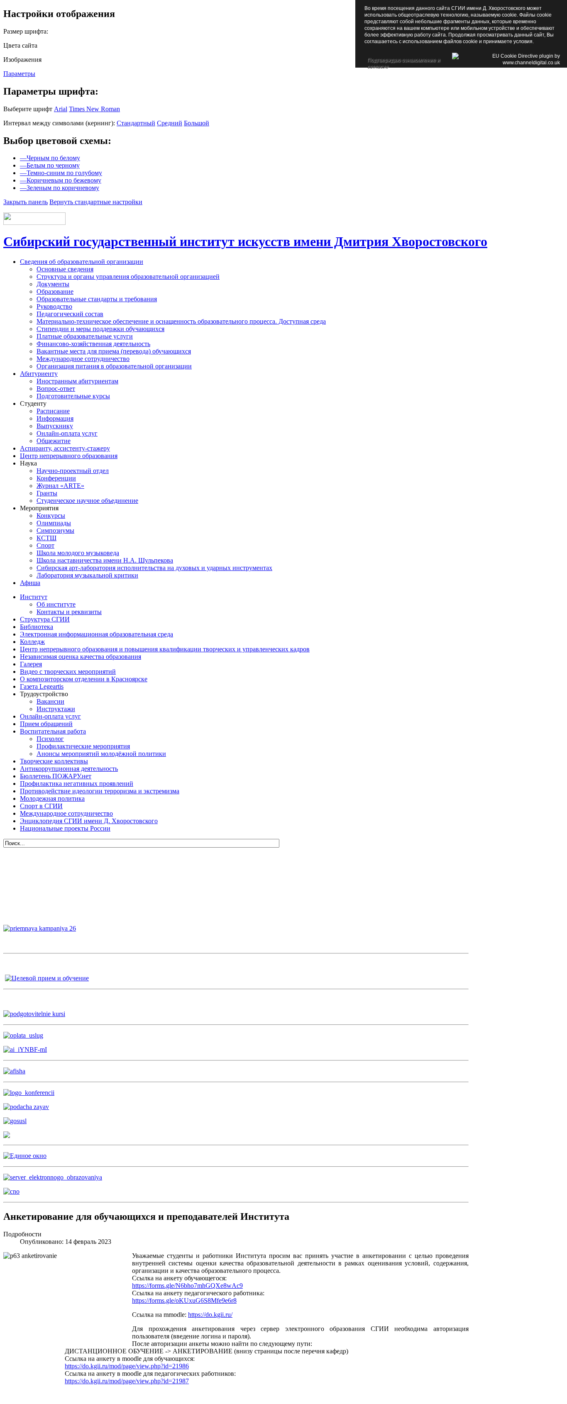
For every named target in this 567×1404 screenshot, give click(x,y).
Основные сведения (65, 269)
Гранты (47, 493)
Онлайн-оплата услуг (67, 433)
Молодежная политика (52, 798)
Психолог (50, 738)
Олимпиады (54, 522)
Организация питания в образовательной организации (114, 366)
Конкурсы (51, 515)
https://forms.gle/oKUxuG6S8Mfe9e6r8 (184, 1300)
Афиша (30, 582)
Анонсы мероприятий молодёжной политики (101, 753)
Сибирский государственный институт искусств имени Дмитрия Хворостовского (245, 241)
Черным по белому (50, 157)
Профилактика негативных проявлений (76, 783)
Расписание (53, 410)
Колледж (32, 641)
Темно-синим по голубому (61, 172)
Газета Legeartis (42, 686)
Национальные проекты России (65, 828)
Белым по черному (50, 165)
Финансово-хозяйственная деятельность (93, 343)
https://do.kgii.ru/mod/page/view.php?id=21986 (127, 1366)
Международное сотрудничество (83, 358)
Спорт (45, 545)
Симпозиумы (55, 530)
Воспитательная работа (53, 731)
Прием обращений (46, 723)
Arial (60, 108)
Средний (169, 123)
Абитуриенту (39, 373)
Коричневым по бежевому (60, 180)
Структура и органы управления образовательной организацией (128, 276)
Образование (55, 291)
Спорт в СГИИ (41, 805)
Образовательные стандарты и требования (97, 298)
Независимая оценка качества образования (80, 656)
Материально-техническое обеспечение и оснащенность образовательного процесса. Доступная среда (181, 321)
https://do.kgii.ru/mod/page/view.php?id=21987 (127, 1380)
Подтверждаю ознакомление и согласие (403, 61)
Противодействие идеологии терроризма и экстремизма (99, 791)
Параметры (19, 73)
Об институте (56, 604)
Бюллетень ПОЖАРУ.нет (55, 776)
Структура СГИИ (45, 619)
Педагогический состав (70, 313)
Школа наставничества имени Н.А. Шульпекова (105, 560)
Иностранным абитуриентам (77, 381)
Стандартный (136, 123)
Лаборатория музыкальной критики (87, 575)
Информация (55, 418)
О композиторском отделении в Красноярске (83, 678)
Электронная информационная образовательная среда (96, 634)
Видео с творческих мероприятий (68, 671)
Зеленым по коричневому (59, 187)
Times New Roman (94, 108)
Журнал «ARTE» (60, 485)
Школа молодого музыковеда (78, 552)
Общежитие (54, 440)
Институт (33, 596)
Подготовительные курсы (73, 396)
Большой (196, 123)
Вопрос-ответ (56, 388)
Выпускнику (55, 425)
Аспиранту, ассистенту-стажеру (65, 448)
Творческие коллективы (54, 761)
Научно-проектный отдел (73, 470)
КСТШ (46, 537)
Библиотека (36, 626)
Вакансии (50, 701)
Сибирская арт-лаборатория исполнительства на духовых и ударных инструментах (154, 567)
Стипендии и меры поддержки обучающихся (100, 328)
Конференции (56, 478)
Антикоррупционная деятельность (69, 768)
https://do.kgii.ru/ (210, 1314)
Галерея (31, 664)
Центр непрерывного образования (68, 455)
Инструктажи (56, 708)
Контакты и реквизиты (69, 611)
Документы (53, 284)
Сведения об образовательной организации (81, 261)
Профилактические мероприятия (83, 746)
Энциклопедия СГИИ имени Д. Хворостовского (89, 820)
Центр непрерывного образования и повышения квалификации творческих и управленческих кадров (165, 649)
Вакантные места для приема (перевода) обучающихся (114, 351)
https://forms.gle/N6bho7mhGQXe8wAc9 (187, 1285)
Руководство (54, 306)
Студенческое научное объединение (87, 500)
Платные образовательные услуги (85, 336)
